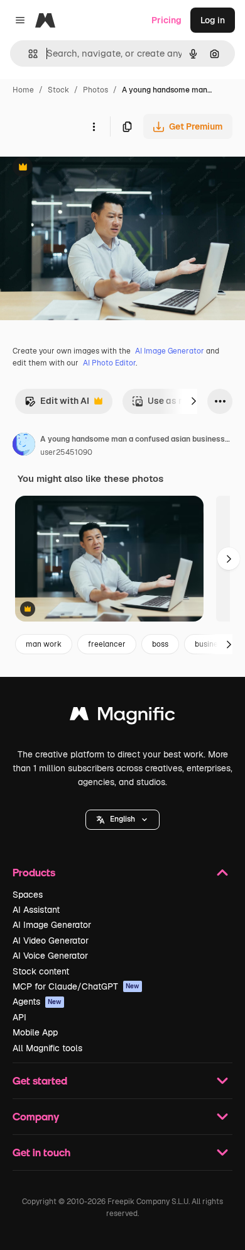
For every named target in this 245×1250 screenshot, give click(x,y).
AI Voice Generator (50, 955)
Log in (212, 20)
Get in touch (41, 1152)
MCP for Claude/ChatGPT (76, 986)
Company (36, 1116)
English (122, 819)
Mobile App (35, 1032)
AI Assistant (36, 909)
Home (23, 90)
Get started (40, 1080)
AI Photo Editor (109, 363)
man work (44, 644)
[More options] (93, 126)
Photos (95, 90)
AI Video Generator (51, 940)
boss (160, 644)
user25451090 (66, 452)
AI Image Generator (169, 351)
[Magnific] (122, 717)
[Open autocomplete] (28, 54)
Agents (37, 1001)
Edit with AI (56, 404)
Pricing (166, 20)
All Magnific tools (47, 1048)
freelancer (107, 644)
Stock (58, 90)
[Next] (193, 401)
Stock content (41, 971)
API (19, 1017)
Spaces (28, 894)
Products (34, 872)
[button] (122, 820)
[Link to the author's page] (24, 446)
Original (80, 168)
